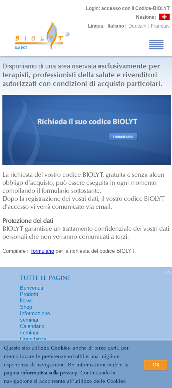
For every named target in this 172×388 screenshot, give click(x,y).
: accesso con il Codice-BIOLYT (128, 8)
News (26, 301)
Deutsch (137, 26)
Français (160, 26)
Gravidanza (33, 339)
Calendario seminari (32, 329)
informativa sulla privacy (49, 373)
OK (156, 365)
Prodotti (29, 294)
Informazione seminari (35, 316)
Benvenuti (31, 288)
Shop (26, 307)
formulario (42, 251)
